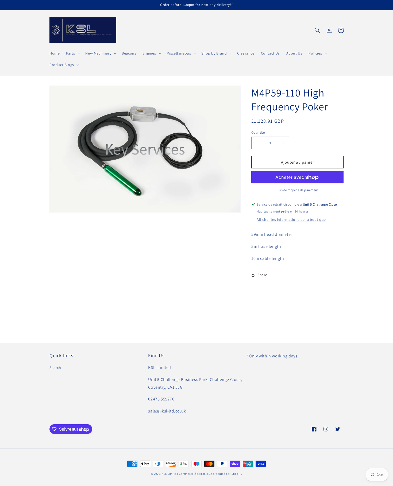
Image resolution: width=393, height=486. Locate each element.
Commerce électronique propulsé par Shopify (210, 474)
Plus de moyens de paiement (297, 190)
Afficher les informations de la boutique (291, 219)
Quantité (258, 132)
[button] (72, 53)
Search (55, 367)
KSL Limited (170, 474)
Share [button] (262, 274)
